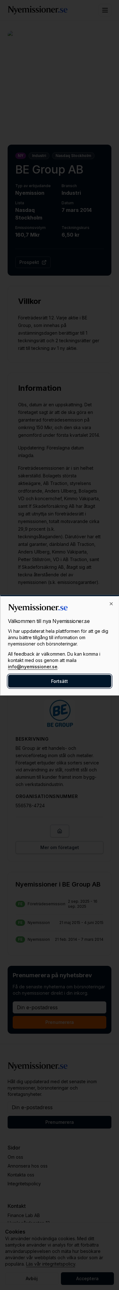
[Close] (111, 603)
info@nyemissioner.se (32, 666)
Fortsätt (59, 681)
